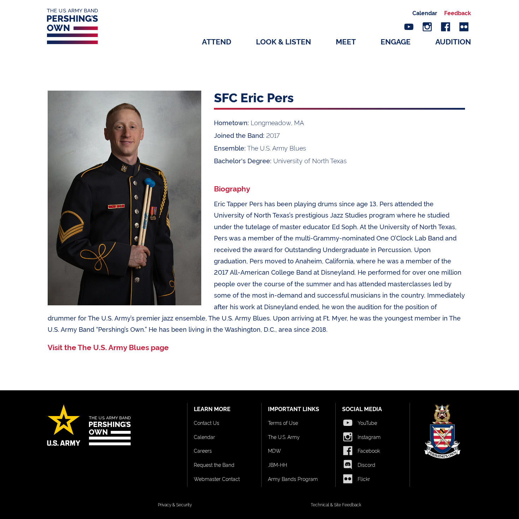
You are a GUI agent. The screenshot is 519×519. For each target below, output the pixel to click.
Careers (203, 450)
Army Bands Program (293, 478)
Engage (396, 41)
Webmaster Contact (217, 478)
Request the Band (214, 464)
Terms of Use (283, 422)
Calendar (424, 13)
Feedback (457, 13)
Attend (216, 41)
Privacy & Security (175, 504)
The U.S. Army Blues (276, 147)
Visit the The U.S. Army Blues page (108, 347)
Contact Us (206, 422)
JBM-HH (277, 464)
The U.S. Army (284, 436)
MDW (274, 450)
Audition (453, 41)
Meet (346, 41)
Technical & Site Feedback (336, 504)
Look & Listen (283, 41)
